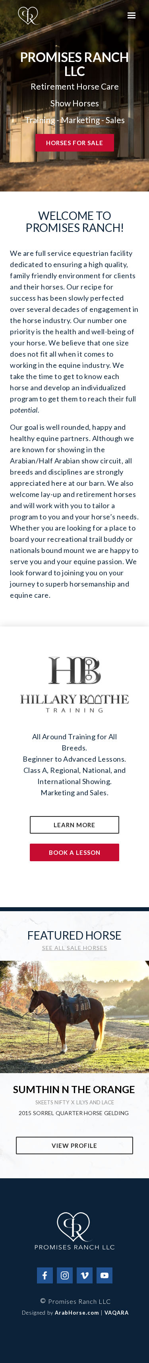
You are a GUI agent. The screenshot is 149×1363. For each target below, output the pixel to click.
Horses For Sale (74, 142)
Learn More (74, 824)
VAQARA (116, 1312)
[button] (131, 15)
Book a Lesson (75, 852)
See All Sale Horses (74, 948)
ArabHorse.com (77, 1312)
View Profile (74, 1145)
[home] (29, 16)
